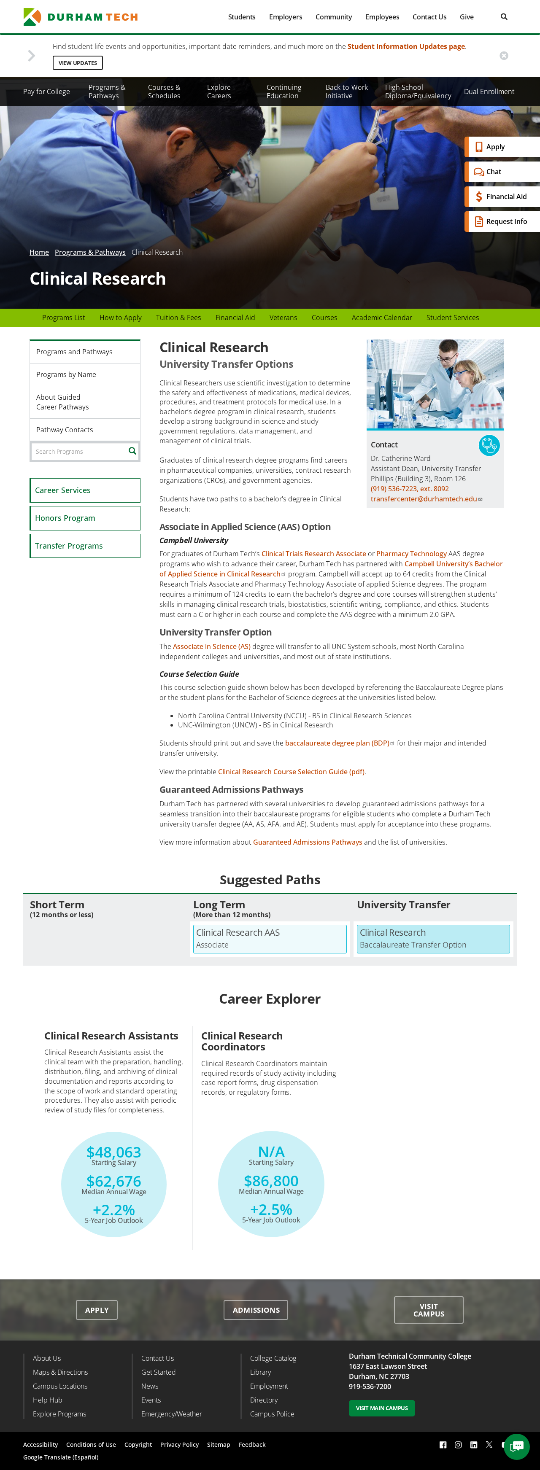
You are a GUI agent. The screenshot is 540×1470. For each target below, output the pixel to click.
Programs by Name (66, 374)
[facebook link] (443, 1444)
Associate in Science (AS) (212, 646)
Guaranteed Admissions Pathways (307, 842)
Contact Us (429, 17)
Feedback (252, 1444)
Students (242, 17)
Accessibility (40, 1444)
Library (260, 1372)
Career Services (63, 490)
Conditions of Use (91, 1444)
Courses (325, 317)
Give (467, 17)
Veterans (283, 317)
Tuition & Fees (178, 317)
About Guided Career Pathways (62, 402)
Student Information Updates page (406, 46)
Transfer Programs (69, 546)
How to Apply (121, 317)
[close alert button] (504, 55)
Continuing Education (284, 91)
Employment (269, 1386)
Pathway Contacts (64, 429)
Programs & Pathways (107, 91)
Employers (285, 17)
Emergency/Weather (171, 1414)
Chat (493, 171)
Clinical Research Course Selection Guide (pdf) (291, 771)
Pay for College (46, 91)
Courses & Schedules (164, 91)
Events (151, 1400)
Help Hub (47, 1400)
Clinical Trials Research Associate (314, 553)
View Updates (78, 63)
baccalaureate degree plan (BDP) (337, 743)
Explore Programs (59, 1414)
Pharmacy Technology (411, 553)
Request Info (506, 221)
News (149, 1386)
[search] (504, 17)
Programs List (63, 317)
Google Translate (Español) (60, 1457)
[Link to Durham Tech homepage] (86, 17)
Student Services (453, 317)
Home (39, 252)
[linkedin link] (473, 1444)
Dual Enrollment (489, 91)
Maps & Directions (60, 1372)
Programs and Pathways (74, 351)
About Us (47, 1358)
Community (334, 17)
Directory (264, 1400)
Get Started (158, 1372)
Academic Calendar (382, 317)
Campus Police (272, 1414)
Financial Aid (506, 196)
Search (139, 451)
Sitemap (218, 1444)
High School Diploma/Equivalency (418, 91)
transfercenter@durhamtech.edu (424, 498)
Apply (495, 146)
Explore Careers (219, 91)
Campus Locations (60, 1386)
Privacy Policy (179, 1444)
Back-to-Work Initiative (347, 91)
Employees (382, 17)
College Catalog (273, 1358)
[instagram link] (458, 1444)
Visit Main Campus (382, 1408)
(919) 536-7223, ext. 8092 (410, 488)
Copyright (138, 1444)
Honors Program (65, 518)
